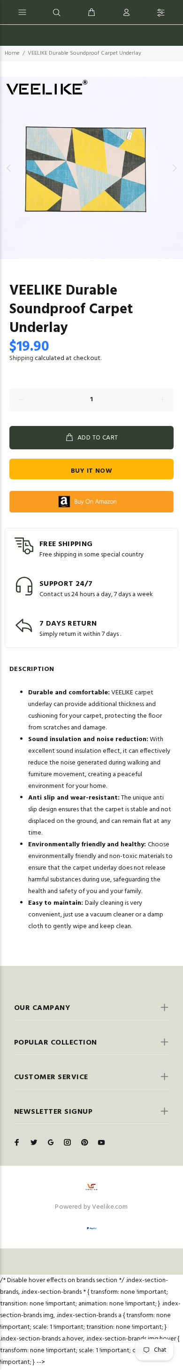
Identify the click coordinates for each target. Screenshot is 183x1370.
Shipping (21, 358)
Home (12, 53)
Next (174, 168)
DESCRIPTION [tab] (31, 669)
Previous (9, 168)
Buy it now (91, 471)
